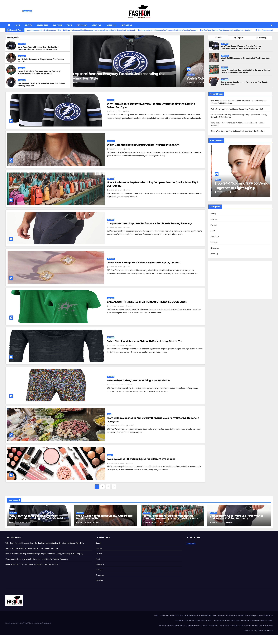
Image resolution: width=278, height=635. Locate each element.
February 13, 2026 (116, 306)
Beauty (28, 25)
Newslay (37, 623)
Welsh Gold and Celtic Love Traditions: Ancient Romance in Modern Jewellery (246, 625)
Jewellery (82, 25)
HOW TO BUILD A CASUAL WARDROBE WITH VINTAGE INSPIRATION (193, 615)
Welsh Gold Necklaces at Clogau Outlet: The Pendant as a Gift (143, 144)
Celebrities (42, 25)
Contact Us (126, 25)
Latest (219, 37)
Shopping (215, 248)
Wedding (111, 25)
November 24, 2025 (117, 425)
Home (17, 25)
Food (69, 25)
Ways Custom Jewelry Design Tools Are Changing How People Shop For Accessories (188, 625)
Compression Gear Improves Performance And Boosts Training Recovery (149, 223)
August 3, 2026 (115, 149)
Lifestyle (96, 25)
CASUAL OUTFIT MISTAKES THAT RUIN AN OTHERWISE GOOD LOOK (147, 301)
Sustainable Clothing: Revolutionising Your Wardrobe (138, 380)
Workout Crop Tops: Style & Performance (259, 630)
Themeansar (46, 623)
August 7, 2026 (115, 111)
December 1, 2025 (116, 384)
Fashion (214, 225)
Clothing (57, 25)
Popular (240, 38)
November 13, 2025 (117, 463)
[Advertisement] (230, 278)
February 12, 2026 (116, 345)
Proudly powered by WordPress (16, 623)
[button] (272, 25)
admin (100, 82)
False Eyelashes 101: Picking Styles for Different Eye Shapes (141, 459)
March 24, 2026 (115, 227)
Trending (262, 38)
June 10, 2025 (221, 192)
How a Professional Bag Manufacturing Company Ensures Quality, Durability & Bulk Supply (39, 72)
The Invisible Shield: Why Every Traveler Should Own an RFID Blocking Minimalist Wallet (243, 620)
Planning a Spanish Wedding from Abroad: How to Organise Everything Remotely (245, 615)
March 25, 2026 (88, 82)
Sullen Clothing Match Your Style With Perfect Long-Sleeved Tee (144, 341)
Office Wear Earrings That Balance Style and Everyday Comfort (144, 262)
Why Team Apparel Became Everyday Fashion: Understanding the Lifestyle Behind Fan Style (38, 48)
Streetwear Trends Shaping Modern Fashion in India (193, 620)
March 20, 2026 (115, 267)
